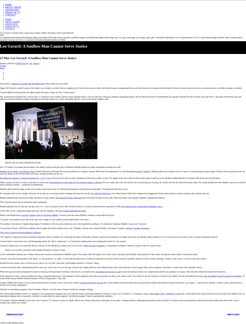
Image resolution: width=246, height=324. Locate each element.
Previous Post (15, 314)
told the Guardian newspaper (137, 228)
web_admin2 (34, 63)
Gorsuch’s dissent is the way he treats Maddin (39, 215)
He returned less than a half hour (68, 198)
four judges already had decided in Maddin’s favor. (142, 206)
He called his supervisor (100, 193)
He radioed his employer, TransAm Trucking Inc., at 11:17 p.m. (25, 178)
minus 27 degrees (143, 171)
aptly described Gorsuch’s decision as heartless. (223, 276)
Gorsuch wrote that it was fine (91, 283)
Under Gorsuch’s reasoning (94, 246)
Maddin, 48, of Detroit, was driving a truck (17, 171)
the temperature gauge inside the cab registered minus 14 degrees (76, 182)
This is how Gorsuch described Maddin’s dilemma (20, 233)
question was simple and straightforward (27, 84)
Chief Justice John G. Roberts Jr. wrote (165, 294)
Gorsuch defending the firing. (74, 211)
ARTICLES (21, 63)
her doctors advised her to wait (108, 272)
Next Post (233, 314)
